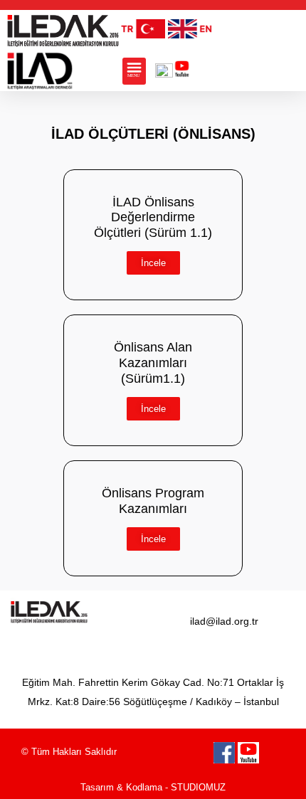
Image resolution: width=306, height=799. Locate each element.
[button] (134, 71)
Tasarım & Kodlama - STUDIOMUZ (153, 787)
